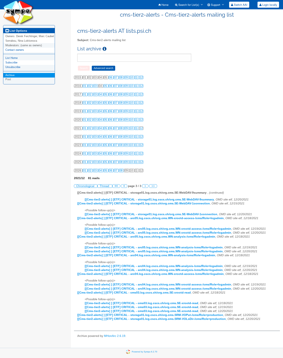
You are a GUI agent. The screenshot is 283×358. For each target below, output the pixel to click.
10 (132, 77)
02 (90, 85)
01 (85, 85)
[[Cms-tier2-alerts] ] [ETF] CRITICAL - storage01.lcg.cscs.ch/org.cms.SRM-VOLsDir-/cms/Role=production (151, 318)
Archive (10, 75)
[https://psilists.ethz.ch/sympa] (18, 12)
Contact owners (14, 49)
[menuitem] (163, 4)
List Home (11, 57)
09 (127, 77)
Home (164, 5)
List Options (18, 30)
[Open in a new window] (104, 48)
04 (101, 94)
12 (141, 77)
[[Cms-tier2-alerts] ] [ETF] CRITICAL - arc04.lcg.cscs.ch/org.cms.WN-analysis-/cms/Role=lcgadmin (146, 255)
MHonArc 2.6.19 (114, 335)
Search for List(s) (188, 5)
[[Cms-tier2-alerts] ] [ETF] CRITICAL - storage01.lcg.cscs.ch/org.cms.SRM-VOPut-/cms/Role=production (150, 315)
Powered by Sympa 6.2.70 (144, 351)
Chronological (85, 186)
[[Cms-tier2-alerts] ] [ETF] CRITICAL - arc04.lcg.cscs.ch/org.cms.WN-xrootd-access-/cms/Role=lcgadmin (150, 273)
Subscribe (11, 62)
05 (106, 85)
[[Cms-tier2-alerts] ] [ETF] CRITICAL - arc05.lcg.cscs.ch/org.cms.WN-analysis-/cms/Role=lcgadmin (146, 236)
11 (137, 77)
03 (95, 85)
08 (121, 77)
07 (116, 77)
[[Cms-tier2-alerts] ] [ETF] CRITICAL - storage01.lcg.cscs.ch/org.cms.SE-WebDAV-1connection (143, 203)
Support (215, 5)
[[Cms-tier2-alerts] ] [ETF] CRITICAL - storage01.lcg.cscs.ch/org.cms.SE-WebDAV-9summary (149, 199)
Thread (105, 186)
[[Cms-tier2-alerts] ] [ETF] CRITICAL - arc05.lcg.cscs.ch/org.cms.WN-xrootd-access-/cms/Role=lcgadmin (150, 218)
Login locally (269, 5)
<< (116, 186)
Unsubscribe (12, 67)
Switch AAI (240, 5)
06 (111, 77)
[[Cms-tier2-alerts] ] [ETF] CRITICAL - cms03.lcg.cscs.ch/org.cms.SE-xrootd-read (134, 292)
